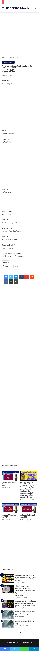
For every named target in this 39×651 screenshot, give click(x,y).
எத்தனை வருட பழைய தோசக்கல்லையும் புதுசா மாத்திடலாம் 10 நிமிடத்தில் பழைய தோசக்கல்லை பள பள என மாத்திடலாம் (25, 590)
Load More (19, 633)
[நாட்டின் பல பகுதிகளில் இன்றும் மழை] (8, 624)
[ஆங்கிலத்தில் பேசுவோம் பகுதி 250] (28, 508)
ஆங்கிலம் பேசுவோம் (14, 58)
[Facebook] (6, 277)
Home (5, 58)
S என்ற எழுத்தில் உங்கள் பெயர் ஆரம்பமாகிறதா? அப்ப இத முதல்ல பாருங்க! (25, 577)
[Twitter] (11, 277)
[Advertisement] (19, 33)
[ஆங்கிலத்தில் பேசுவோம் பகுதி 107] (10, 508)
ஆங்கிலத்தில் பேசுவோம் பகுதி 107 (9, 516)
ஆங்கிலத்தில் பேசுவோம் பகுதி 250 (27, 516)
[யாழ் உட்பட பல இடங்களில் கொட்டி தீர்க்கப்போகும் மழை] (8, 614)
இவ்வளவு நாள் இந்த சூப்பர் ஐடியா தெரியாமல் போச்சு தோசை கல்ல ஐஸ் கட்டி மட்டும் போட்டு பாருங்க (25, 603)
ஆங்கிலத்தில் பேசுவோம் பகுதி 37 (9, 484)
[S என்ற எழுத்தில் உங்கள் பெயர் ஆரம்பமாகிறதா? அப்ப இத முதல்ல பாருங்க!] (8, 578)
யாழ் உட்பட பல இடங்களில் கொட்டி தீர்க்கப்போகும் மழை (25, 612)
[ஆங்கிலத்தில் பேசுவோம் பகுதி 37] (10, 476)
